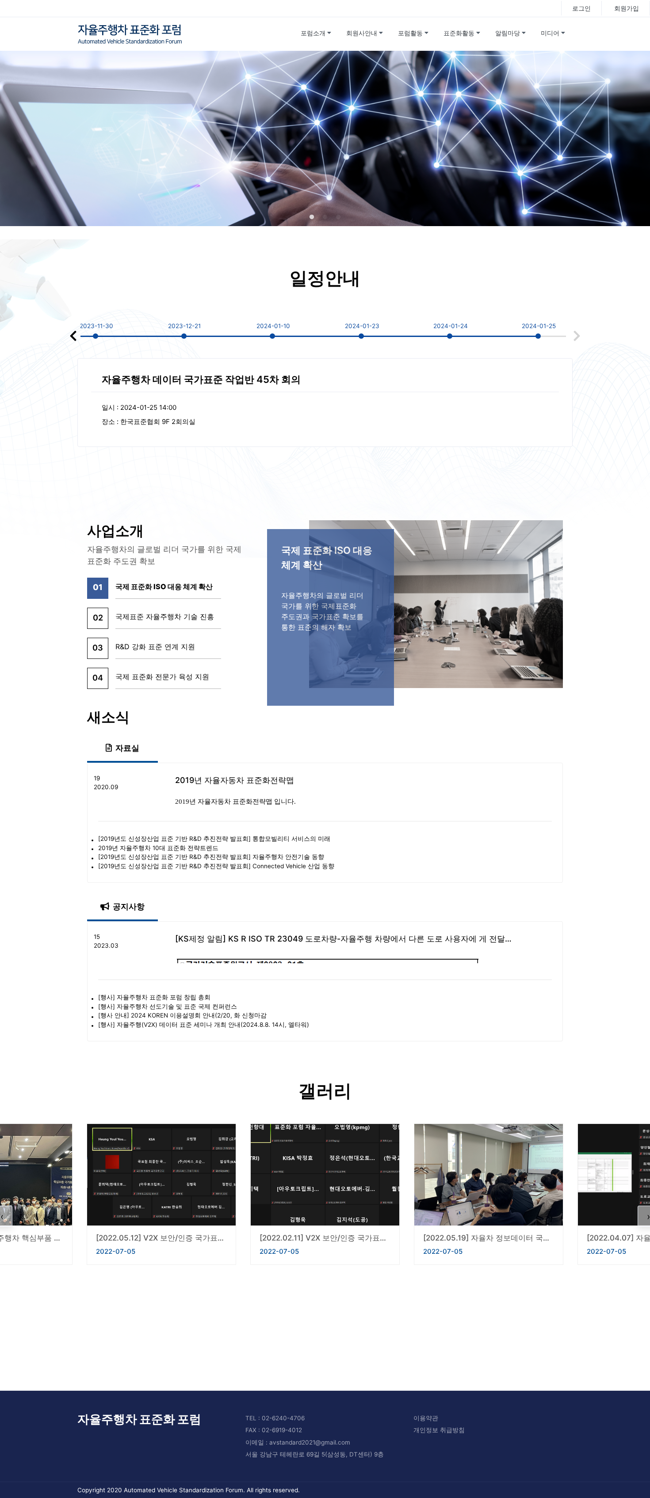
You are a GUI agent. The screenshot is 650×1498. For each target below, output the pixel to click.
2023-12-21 (184, 325)
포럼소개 (313, 33)
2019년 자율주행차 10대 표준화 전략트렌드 (158, 848)
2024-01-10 (273, 325)
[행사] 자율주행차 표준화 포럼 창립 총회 (154, 998)
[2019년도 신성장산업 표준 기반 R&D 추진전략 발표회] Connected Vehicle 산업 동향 (216, 866)
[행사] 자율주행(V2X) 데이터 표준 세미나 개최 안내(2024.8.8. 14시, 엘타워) (203, 1025)
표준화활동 (459, 33)
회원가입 (626, 8)
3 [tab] (338, 217)
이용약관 (425, 1418)
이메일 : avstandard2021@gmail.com (297, 1442)
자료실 (127, 748)
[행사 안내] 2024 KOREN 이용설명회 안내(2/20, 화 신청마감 (182, 1016)
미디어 (550, 33)
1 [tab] (311, 217)
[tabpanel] (325, 138)
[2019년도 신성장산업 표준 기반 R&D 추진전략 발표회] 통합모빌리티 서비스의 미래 (214, 839)
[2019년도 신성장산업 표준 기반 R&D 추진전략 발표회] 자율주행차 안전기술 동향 (211, 857)
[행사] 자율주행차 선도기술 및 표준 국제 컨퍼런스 (167, 1007)
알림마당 (507, 33)
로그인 (581, 8)
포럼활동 (410, 33)
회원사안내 (361, 33)
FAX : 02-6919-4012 (273, 1430)
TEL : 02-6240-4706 (275, 1418)
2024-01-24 (450, 325)
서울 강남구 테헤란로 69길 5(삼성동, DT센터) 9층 (314, 1454)
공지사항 (129, 906)
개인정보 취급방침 (439, 1430)
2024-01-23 (362, 325)
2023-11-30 (96, 325)
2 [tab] (325, 217)
